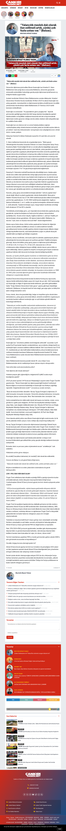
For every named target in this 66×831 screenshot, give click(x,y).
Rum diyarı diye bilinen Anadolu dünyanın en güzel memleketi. (32, 669)
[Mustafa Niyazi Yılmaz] (12, 28)
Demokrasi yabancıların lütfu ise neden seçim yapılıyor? (24, 608)
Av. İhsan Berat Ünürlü (21, 682)
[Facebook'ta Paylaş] (7, 75)
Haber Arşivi (39, 811)
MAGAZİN (20, 819)
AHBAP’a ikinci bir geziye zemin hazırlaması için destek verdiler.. (27, 596)
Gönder (10, 637)
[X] (27, 794)
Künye (8, 817)
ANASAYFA (4, 8)
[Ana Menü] (59, 3)
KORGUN (46, 822)
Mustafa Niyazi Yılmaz (28, 33)
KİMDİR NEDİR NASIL (39, 824)
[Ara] (57, 3)
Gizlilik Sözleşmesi (20, 817)
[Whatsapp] (39, 794)
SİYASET (20, 8)
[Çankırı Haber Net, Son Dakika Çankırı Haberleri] (13, 3)
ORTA (57, 822)
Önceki (9, 567)
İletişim (12, 817)
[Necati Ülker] (9, 675)
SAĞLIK (26, 819)
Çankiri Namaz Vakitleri (14, 805)
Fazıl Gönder (18, 690)
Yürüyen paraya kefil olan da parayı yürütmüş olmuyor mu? (25, 593)
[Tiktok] (36, 794)
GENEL (20, 721)
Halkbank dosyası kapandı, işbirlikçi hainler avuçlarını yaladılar (26, 614)
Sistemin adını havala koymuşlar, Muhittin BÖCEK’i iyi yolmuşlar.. (27, 611)
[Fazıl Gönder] (9, 691)
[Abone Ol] (59, 75)
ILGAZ (35, 822)
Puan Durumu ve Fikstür (14, 808)
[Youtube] (33, 794)
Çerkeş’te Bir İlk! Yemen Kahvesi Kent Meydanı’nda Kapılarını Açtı (38, 755)
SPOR (26, 8)
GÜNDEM (13, 8)
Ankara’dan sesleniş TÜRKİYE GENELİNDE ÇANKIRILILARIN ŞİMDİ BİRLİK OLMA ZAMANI (37, 676)
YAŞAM (55, 819)
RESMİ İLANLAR (49, 8)
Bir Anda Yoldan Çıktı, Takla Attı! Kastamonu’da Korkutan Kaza (38, 723)
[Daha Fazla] (16, 75)
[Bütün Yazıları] (59, 582)
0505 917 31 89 (34, 785)
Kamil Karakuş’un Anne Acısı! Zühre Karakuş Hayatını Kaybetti (38, 731)
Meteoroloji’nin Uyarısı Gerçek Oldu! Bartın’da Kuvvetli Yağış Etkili (38, 739)
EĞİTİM (40, 8)
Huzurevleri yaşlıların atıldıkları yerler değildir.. (22, 605)
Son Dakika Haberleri (13, 811)
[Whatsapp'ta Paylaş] (12, 75)
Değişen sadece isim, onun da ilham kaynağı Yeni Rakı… (24, 599)
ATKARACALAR (10, 822)
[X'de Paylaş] (9, 75)
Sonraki (56, 567)
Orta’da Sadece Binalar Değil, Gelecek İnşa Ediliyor (29, 661)
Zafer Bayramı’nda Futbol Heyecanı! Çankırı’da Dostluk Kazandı (36, 763)
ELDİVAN (30, 822)
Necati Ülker (18, 673)
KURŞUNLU (52, 822)
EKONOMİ (33, 8)
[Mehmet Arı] (9, 668)
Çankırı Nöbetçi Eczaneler (15, 802)
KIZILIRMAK (40, 822)
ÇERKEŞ (21, 752)
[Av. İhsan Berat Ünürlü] (9, 683)
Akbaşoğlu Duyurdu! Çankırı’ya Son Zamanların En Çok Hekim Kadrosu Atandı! (38, 747)
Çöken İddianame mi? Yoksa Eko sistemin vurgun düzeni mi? (26, 585)
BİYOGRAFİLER (29, 817)
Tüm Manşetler (39, 808)
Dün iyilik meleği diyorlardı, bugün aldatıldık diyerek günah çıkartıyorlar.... (30, 602)
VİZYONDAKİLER (48, 819)
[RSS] (41, 794)
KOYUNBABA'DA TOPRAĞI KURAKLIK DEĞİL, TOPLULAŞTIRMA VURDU (34, 692)
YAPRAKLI (31, 824)
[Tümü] (59, 646)
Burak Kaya (17, 659)
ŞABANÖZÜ (24, 824)
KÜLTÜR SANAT (13, 819)
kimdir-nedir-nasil (54, 817)
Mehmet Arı (18, 666)
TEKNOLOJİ (40, 819)
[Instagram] (30, 794)
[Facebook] (24, 794)
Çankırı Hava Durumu (41, 802)
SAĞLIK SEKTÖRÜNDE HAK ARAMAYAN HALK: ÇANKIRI (30, 684)
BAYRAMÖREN (22, 768)
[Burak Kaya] (9, 660)
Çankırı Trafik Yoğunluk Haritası (44, 805)
